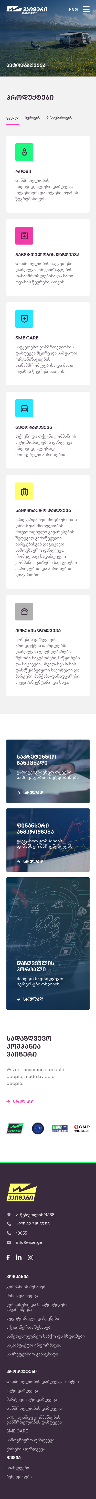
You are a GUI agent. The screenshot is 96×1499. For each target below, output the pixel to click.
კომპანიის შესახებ (25, 1287)
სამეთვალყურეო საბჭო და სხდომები (45, 1337)
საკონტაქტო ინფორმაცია (33, 1345)
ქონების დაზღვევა (25, 1449)
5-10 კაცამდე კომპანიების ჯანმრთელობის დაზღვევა (34, 1420)
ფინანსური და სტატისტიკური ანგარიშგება (37, 1307)
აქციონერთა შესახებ (28, 1328)
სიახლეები (17, 1468)
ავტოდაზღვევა (22, 1391)
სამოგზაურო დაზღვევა (30, 1440)
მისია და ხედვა (22, 1296)
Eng (73, 10)
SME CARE (17, 1431)
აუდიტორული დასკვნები (32, 1319)
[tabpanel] (48, 38)
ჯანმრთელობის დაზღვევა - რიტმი (42, 1382)
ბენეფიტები (19, 1477)
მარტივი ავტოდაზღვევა (31, 1400)
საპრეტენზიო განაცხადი (32, 1354)
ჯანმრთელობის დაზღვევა (34, 1409)
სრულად (23, 1102)
